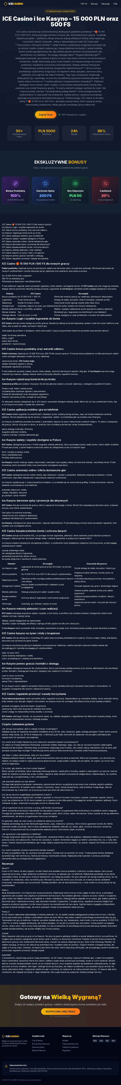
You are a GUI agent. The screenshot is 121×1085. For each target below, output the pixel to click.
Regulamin (66, 1050)
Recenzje (106, 4)
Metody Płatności (39, 1050)
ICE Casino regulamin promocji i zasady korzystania (25, 258)
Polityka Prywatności (70, 1047)
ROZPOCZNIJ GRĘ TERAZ (60, 1011)
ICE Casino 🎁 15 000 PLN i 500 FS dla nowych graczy (26, 224)
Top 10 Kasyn (37, 1041)
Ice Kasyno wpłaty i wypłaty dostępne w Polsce (23, 238)
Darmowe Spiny (38, 1047)
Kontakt (65, 1041)
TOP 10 (83, 4)
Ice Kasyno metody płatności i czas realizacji (22, 250)
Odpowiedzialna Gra (70, 1044)
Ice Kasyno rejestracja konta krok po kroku (21, 233)
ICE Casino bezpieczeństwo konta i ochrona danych (25, 247)
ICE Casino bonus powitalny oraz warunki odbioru (24, 230)
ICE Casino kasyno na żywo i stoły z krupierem (23, 253)
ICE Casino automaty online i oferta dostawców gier (25, 241)
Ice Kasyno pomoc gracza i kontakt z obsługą (22, 255)
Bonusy (94, 4)
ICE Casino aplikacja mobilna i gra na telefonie (22, 236)
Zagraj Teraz (45, 114)
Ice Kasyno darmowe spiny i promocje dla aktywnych (26, 244)
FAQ (115, 4)
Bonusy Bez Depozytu (41, 1044)
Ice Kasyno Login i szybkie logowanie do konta (23, 227)
